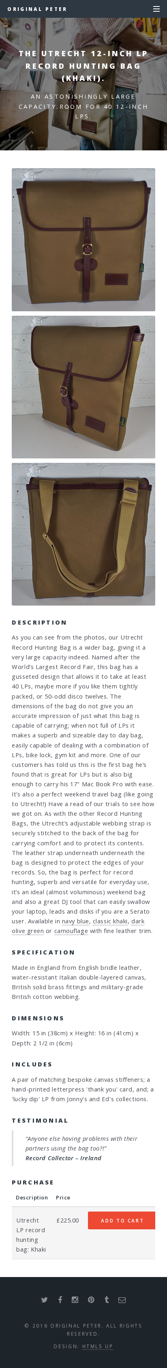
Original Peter (37, 9)
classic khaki (110, 921)
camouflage (71, 931)
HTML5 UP (97, 1346)
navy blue (75, 921)
